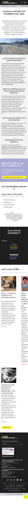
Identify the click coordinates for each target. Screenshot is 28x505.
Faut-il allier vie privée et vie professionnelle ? (8, 296)
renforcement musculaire (12, 82)
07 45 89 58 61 (4, 466)
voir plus (6, 427)
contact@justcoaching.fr (8, 467)
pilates (21, 82)
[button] (14, 246)
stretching (4, 111)
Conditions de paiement (10, 486)
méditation (12, 111)
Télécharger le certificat (7, 456)
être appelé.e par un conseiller (13, 177)
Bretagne (14, 17)
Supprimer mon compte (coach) (14, 490)
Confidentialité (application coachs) (11, 488)
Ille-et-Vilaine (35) (9, 205)
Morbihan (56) (8, 207)
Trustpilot (4, 241)
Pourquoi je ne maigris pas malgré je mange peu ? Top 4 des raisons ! (8, 389)
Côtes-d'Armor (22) (9, 200)
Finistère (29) (7, 202)
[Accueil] (10, 2)
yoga (19, 111)
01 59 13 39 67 (4, 475)
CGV (20, 488)
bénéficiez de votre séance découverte (12, 146)
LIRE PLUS (4, 326)
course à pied (9, 84)
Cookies (23, 488)
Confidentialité (19, 486)
